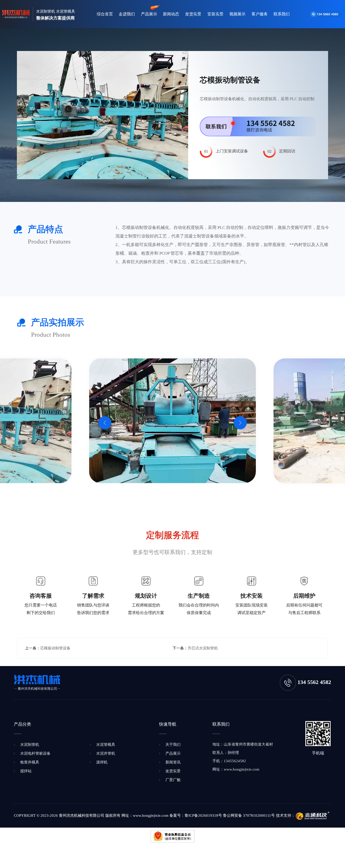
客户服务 (260, 14)
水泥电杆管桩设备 (35, 753)
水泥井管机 (105, 753)
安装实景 (215, 14)
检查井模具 (29, 762)
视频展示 (237, 14)
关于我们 (173, 745)
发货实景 (193, 14)
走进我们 (127, 14)
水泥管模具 (105, 745)
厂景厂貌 (173, 780)
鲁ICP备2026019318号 (203, 815)
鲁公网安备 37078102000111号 (249, 815)
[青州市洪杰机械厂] (16, 14)
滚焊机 (102, 762)
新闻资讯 (173, 762)
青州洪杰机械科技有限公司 (81, 815)
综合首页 (105, 14)
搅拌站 (26, 771)
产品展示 (149, 14)
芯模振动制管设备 (55, 648)
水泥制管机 (29, 745)
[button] (104, 422)
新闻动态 (171, 14)
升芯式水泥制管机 (203, 648)
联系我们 (282, 14)
